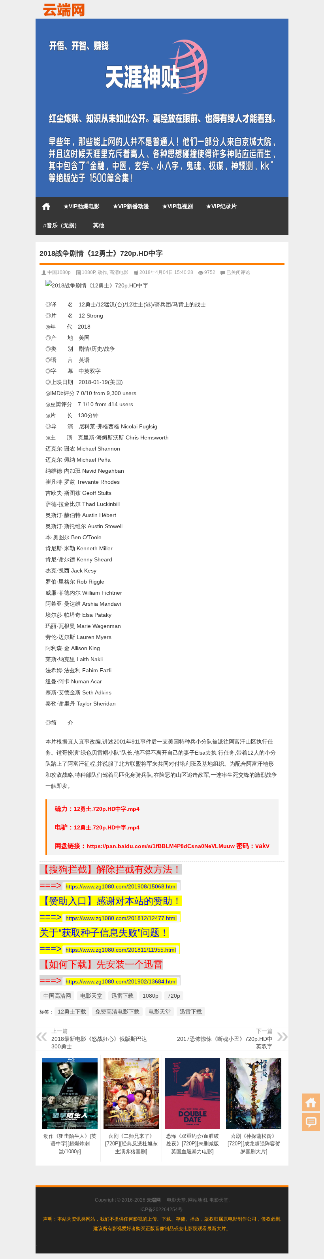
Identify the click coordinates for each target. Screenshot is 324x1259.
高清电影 (118, 272)
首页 (46, 206)
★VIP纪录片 (221, 206)
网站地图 (197, 1200)
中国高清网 (57, 996)
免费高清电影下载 (117, 1011)
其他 (98, 225)
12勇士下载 (72, 1011)
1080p (150, 996)
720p (174, 996)
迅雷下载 (122, 996)
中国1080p (59, 272)
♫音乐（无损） (61, 225)
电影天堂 (91, 996)
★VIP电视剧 (177, 206)
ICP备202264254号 (161, 1209)
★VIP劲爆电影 (82, 206)
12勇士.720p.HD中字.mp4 (106, 809)
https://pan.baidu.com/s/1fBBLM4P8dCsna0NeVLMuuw (161, 846)
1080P (88, 272)
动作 (102, 272)
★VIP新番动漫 (131, 206)
